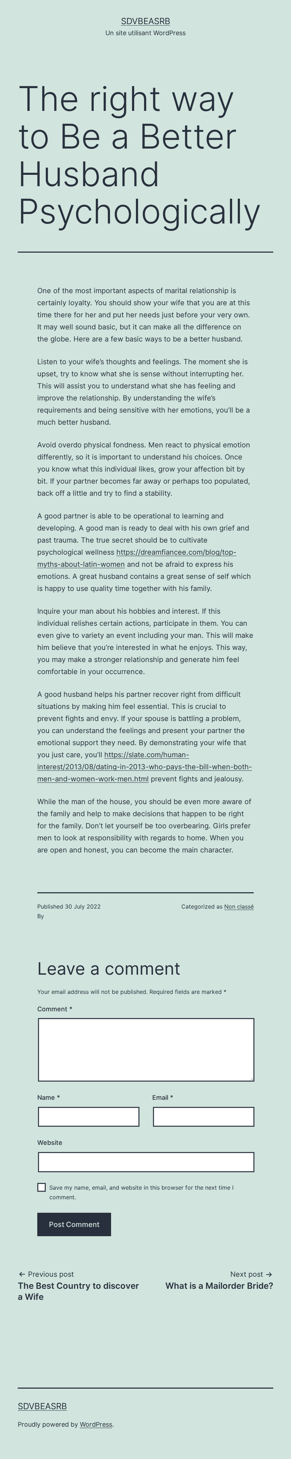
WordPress (96, 1424)
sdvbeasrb (145, 21)
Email (162, 1097)
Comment (54, 1009)
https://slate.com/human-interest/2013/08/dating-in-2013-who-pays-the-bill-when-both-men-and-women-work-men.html (144, 766)
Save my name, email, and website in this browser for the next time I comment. (141, 1192)
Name (48, 1097)
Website (49, 1142)
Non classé (239, 906)
